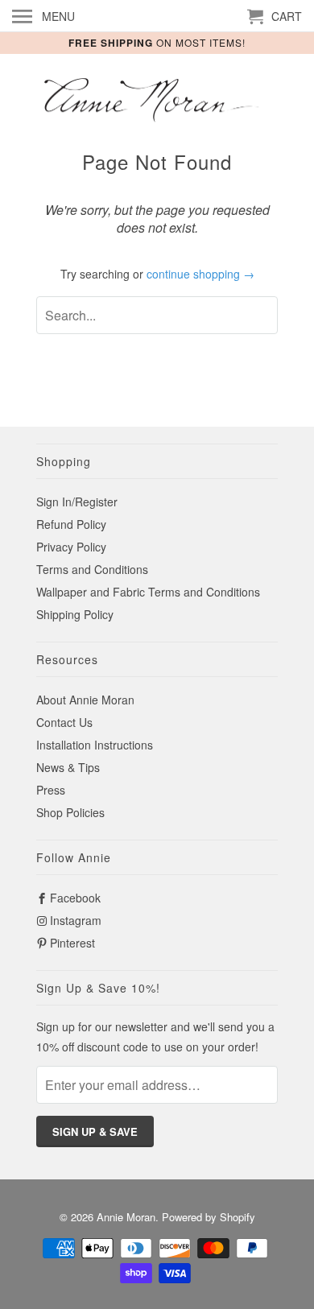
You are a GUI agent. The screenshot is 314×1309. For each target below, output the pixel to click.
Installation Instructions (94, 745)
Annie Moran (126, 1216)
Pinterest (72, 943)
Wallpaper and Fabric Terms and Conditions (148, 592)
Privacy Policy (71, 547)
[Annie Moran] (157, 101)
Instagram (75, 920)
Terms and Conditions (92, 569)
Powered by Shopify (208, 1216)
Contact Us (64, 722)
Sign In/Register (77, 501)
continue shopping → (200, 274)
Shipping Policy (75, 614)
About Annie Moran (85, 700)
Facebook (75, 898)
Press (50, 790)
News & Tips (68, 767)
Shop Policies (70, 812)
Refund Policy (71, 524)
